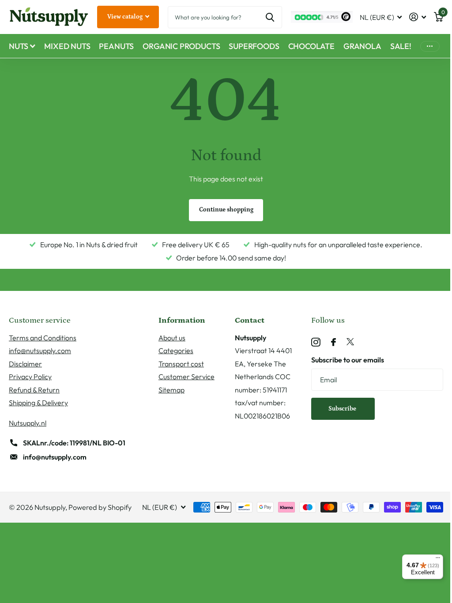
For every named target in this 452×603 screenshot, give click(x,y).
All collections (22, 46)
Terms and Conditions (42, 337)
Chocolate (311, 46)
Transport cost (181, 363)
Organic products (181, 46)
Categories (175, 350)
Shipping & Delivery (38, 402)
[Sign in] (417, 17)
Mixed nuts (67, 46)
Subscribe (343, 408)
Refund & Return (34, 389)
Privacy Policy (30, 376)
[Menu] (438, 559)
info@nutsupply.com (40, 350)
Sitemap (171, 389)
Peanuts (116, 46)
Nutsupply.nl (27, 422)
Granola (362, 46)
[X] (350, 342)
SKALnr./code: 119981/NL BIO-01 (74, 442)
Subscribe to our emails (347, 359)
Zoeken (270, 17)
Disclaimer (25, 363)
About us (171, 337)
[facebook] (333, 342)
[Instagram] (315, 342)
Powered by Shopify (100, 507)
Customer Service (186, 376)
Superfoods (254, 46)
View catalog (125, 16)
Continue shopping (226, 209)
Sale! (400, 46)
